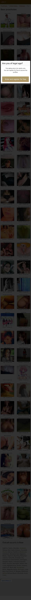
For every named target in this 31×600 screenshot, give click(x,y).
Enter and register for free (15, 79)
